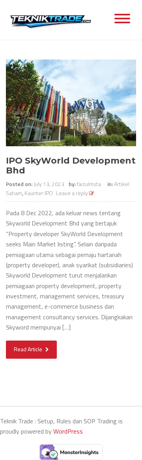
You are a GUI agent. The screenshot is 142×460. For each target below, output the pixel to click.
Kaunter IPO (38, 193)
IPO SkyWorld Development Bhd (71, 165)
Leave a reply (72, 193)
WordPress (68, 431)
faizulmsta (89, 184)
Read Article (28, 349)
